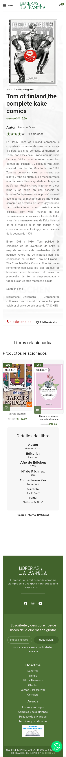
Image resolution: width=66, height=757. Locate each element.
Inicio (9, 89)
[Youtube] (40, 603)
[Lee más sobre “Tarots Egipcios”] (6, 407)
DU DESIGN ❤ (48, 753)
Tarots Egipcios (17, 413)
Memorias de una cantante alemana (48, 417)
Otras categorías (25, 89)
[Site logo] (33, 5)
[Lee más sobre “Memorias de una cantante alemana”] (37, 410)
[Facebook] (25, 603)
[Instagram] (33, 603)
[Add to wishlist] (30, 366)
